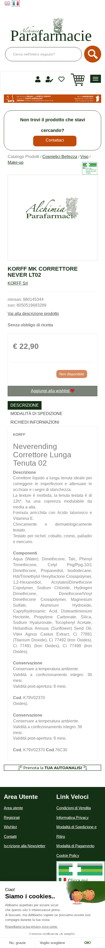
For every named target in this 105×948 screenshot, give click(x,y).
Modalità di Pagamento (75, 846)
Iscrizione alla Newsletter (24, 846)
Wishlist (10, 827)
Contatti (10, 836)
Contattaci (55, 140)
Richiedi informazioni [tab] (34, 422)
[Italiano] (16, 3)
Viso (84, 156)
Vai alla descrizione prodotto (33, 313)
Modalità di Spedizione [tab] (36, 413)
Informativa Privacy (72, 817)
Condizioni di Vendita (73, 808)
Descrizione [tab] (24, 405)
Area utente (13, 808)
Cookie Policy (67, 855)
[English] (7, 3)
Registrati (12, 817)
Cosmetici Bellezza (59, 156)
